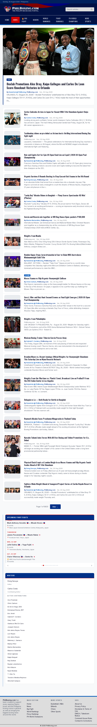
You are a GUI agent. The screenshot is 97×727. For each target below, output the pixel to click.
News (15, 19)
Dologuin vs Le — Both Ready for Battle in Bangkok (45, 399)
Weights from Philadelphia (34, 318)
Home (7, 19)
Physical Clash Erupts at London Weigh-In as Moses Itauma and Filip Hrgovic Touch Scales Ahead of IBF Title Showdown (57, 463)
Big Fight (30, 709)
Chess (53, 709)
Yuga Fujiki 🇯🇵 (28, 530)
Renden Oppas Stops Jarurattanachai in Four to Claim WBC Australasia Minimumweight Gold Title (52, 256)
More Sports (88, 20)
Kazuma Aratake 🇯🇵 (35, 557)
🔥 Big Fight (24, 20)
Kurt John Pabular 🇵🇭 (16, 557)
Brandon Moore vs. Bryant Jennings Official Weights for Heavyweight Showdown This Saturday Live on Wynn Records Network (56, 358)
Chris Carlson (31, 282)
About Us (78, 704)
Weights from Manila (32, 235)
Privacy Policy (80, 706)
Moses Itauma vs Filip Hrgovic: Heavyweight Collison (45, 278)
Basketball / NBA (57, 704)
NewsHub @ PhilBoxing (17, 92)
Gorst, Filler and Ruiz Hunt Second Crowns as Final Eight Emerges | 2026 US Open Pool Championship (57, 298)
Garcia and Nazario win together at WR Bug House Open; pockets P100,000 (54, 216)
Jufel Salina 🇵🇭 (13, 530)
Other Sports (56, 712)
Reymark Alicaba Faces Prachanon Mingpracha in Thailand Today (50, 418)
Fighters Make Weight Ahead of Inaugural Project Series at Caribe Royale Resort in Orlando (58, 485)
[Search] (91, 9)
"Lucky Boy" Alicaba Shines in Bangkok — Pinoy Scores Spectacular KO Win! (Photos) (54, 196)
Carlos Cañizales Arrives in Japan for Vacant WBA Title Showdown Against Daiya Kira (56, 113)
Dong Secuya (31, 180)
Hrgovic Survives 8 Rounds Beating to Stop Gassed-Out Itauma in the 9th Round (56, 176)
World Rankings (46, 20)
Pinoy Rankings (60, 20)
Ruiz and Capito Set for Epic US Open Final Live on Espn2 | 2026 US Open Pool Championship (55, 156)
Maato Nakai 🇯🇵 (34, 521)
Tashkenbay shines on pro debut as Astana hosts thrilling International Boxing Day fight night (57, 134)
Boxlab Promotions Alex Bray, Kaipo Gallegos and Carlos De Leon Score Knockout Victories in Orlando (45, 86)
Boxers (36, 19)
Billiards (54, 706)
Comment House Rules (83, 718)
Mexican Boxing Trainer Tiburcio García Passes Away (45, 337)
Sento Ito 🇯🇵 (30, 542)
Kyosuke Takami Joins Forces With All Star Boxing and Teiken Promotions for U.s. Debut (56, 439)
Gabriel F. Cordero (33, 341)
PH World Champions (73, 20)
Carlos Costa (31, 118)
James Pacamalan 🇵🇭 (16, 521)
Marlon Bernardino (33, 220)
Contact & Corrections (83, 721)
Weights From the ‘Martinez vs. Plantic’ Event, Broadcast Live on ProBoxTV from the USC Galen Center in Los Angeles (56, 379)
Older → (55, 506)
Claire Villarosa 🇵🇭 (15, 542)
